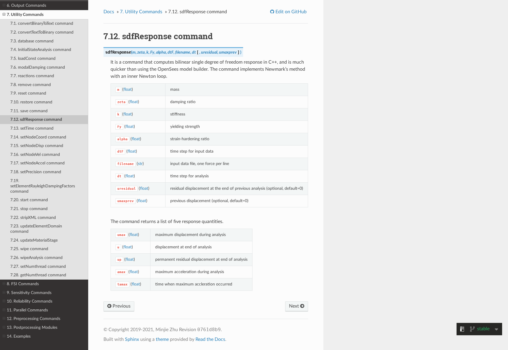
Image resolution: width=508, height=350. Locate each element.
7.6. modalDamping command (37, 67)
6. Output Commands (26, 5)
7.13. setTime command (32, 128)
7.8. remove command (30, 84)
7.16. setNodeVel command (35, 154)
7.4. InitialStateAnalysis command (40, 49)
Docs (108, 11)
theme (162, 339)
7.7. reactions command (32, 76)
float (127, 89)
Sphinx (132, 339)
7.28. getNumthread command (38, 275)
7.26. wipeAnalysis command (36, 257)
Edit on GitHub (290, 11)
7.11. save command (29, 111)
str (140, 163)
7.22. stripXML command (33, 217)
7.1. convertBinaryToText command (41, 23)
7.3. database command (32, 41)
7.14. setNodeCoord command (38, 137)
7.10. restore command (31, 102)
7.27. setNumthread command (38, 266)
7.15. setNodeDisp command (36, 145)
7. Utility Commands (25, 14)
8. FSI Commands (23, 284)
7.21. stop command (29, 209)
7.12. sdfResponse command (36, 119)
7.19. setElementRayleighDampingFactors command (42, 186)
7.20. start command (29, 200)
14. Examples (19, 336)
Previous (121, 306)
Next (294, 306)
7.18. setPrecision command (35, 172)
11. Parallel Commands (27, 310)
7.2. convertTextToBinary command (41, 32)
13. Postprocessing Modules (32, 327)
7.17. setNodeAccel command (37, 163)
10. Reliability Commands (29, 301)
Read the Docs (210, 339)
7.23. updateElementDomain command (36, 229)
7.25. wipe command (29, 249)
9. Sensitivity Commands (29, 292)
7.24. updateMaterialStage (34, 240)
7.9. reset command (28, 93)
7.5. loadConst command (33, 58)
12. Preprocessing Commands (33, 318)
